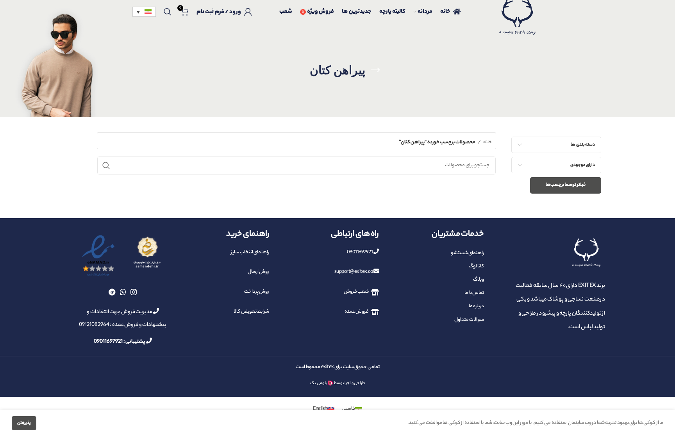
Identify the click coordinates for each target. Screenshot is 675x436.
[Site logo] (517, 21)
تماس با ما (474, 293)
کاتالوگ (476, 266)
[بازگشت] (375, 70)
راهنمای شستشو (467, 253)
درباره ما (476, 306)
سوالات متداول (469, 320)
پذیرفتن (24, 423)
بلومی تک (318, 383)
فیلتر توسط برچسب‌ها (566, 185)
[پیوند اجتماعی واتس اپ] (123, 292)
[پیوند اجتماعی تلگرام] (112, 292)
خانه (487, 142)
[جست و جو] (167, 12)
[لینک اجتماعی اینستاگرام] (133, 292)
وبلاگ (478, 280)
